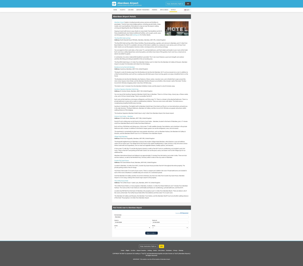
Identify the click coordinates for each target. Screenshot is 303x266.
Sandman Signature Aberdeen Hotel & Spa (126, 89)
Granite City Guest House (121, 160)
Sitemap (181, 250)
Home (115, 9)
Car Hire (130, 9)
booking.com (136, 35)
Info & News (164, 9)
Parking (154, 9)
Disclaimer (169, 250)
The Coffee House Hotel (121, 180)
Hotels (173, 9)
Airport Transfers (142, 9)
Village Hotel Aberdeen (120, 136)
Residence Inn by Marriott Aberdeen (124, 67)
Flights (122, 9)
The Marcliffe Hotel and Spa (122, 38)
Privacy (175, 250)
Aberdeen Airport (129, 4)
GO (188, 3)
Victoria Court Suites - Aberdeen (123, 116)
